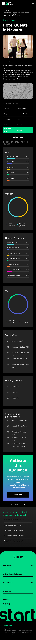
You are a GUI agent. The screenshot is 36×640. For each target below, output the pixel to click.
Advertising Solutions (12, 574)
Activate (18, 495)
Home (5, 10)
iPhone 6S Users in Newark (12, 525)
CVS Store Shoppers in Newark (14, 530)
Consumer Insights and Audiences (16, 13)
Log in (6, 599)
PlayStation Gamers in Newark (14, 536)
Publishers (7, 566)
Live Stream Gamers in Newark (14, 520)
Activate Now (18, 137)
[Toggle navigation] (32, 3)
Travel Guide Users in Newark (13, 541)
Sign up (7, 604)
